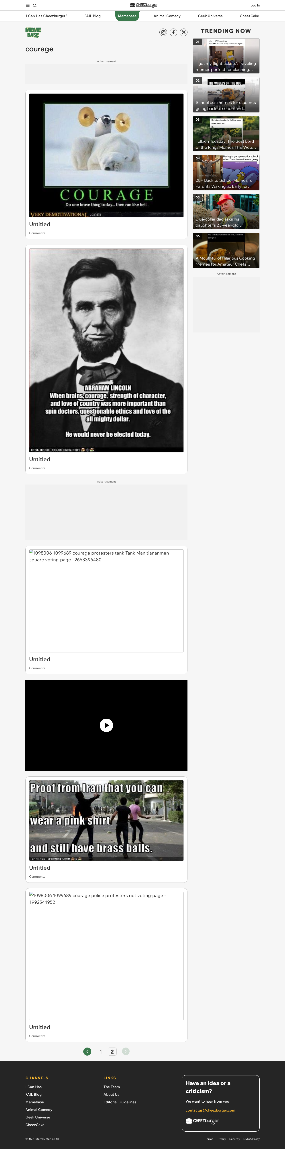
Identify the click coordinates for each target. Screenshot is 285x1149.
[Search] (35, 5)
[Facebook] (173, 32)
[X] (183, 32)
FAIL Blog (33, 1094)
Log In (255, 5)
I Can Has (33, 1087)
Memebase (34, 1102)
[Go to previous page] (87, 1052)
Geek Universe (37, 1117)
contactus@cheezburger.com (210, 1110)
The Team (112, 1087)
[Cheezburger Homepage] (143, 5)
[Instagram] (163, 32)
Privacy (221, 1139)
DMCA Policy (251, 1139)
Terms (209, 1139)
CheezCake (34, 1124)
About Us (111, 1094)
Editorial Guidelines (120, 1102)
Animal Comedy (38, 1109)
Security (234, 1139)
